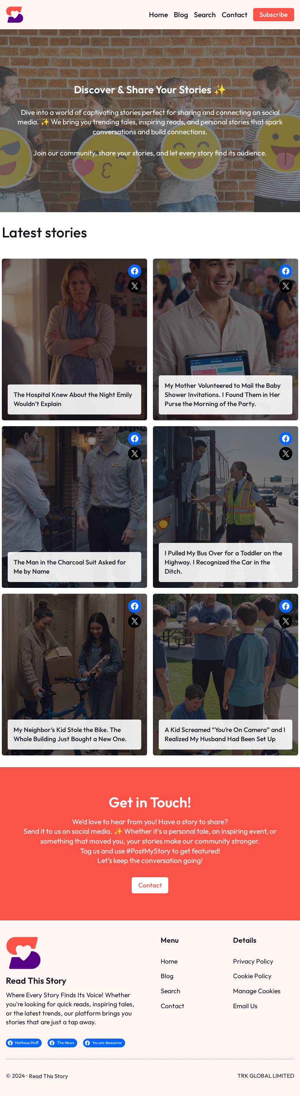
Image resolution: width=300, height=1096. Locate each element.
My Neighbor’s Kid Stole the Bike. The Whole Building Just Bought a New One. (70, 734)
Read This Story (36, 980)
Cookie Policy (252, 976)
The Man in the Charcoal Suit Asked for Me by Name (70, 566)
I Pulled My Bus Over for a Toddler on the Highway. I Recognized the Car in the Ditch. (223, 562)
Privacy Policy (253, 961)
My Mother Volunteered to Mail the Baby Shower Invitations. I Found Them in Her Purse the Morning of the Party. (223, 394)
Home (169, 961)
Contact (150, 885)
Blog (167, 976)
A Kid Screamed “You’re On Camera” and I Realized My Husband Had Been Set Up (225, 734)
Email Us (245, 1006)
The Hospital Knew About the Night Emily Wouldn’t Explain (73, 399)
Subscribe (273, 14)
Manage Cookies (257, 991)
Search (170, 991)
